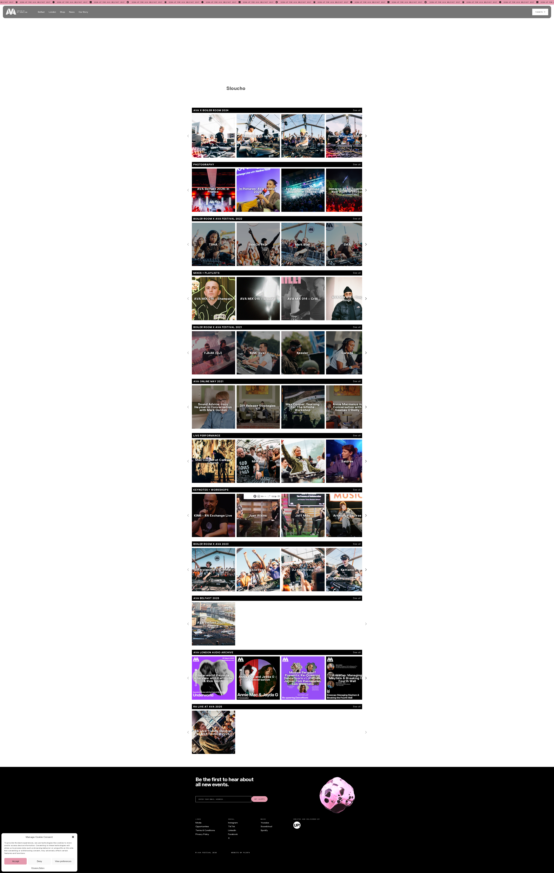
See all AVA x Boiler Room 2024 (345, 160)
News (72, 12)
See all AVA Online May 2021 (346, 431)
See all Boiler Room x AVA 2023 (345, 594)
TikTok (231, 826)
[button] (73, 837)
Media (198, 822)
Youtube (265, 822)
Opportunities (202, 826)
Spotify (264, 830)
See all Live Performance (348, 485)
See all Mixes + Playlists (349, 323)
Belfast (41, 12)
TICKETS (539, 12)
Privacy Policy (37, 868)
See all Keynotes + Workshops (345, 540)
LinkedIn (232, 830)
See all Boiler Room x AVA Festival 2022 (340, 268)
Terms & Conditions (205, 830)
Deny (39, 861)
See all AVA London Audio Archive (344, 702)
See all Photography (351, 214)
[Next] (366, 136)
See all (357, 110)
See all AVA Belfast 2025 (348, 648)
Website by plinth (240, 853)
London (52, 12)
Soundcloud (266, 826)
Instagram (233, 822)
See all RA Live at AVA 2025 (347, 756)
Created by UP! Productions (22, 11)
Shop (62, 12)
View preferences (63, 861)
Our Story (83, 12)
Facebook (233, 834)
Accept (15, 861)
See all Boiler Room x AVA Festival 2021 (340, 377)
